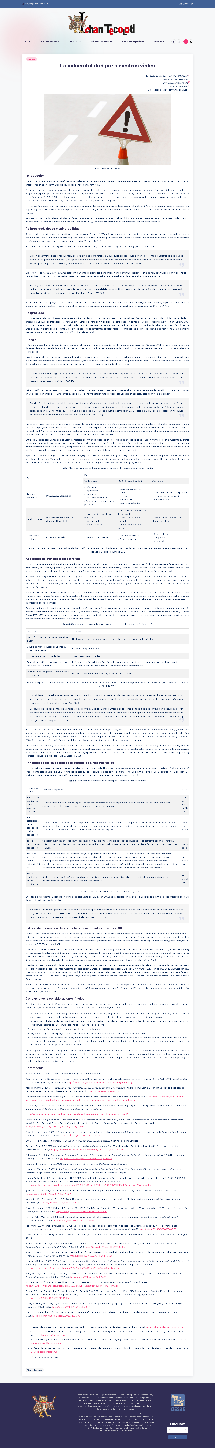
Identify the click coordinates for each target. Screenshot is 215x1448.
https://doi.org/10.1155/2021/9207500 (88, 1277)
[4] (188, 85)
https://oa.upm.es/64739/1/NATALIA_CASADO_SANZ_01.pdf (54, 1127)
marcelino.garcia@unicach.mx (50, 1335)
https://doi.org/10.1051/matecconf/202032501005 (56, 1316)
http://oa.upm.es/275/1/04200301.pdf (106, 1091)
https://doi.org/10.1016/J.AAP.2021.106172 (71, 1307)
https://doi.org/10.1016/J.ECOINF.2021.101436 (91, 1256)
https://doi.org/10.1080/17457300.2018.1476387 (48, 1194)
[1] (188, 75)
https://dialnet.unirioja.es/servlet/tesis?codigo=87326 (86, 1158)
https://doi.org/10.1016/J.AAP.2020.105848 (73, 1220)
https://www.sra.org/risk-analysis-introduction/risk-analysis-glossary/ (100, 1082)
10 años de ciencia (34, 1370)
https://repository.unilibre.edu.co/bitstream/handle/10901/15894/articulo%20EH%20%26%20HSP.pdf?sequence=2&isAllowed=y (88, 1185)
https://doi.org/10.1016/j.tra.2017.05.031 (81, 1135)
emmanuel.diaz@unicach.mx (44, 1343)
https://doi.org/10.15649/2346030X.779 (157, 1229)
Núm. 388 (31, 59)
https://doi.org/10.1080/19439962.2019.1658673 (48, 1298)
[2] (188, 78)
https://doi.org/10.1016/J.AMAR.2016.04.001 (63, 1203)
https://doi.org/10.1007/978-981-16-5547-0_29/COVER (81, 1211)
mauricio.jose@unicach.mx (43, 1352)
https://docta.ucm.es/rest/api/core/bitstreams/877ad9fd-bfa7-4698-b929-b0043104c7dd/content (73, 1268)
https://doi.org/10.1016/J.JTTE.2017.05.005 (105, 1247)
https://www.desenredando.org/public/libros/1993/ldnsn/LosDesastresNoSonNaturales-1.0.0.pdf (72, 1286)
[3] (188, 82)
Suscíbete (178, 1437)
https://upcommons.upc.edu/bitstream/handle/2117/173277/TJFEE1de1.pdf (87, 1150)
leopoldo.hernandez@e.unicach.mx (163, 1327)
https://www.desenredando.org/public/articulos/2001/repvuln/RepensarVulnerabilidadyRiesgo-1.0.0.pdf (77, 1114)
